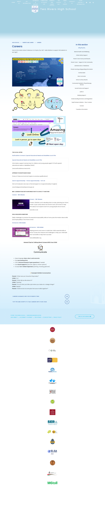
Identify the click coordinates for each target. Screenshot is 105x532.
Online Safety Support (82, 55)
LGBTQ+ (82, 91)
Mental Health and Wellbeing (81, 51)
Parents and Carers (28, 42)
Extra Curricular (82, 76)
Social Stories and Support (82, 88)
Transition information (82, 109)
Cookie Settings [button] (47, 317)
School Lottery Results (82, 79)
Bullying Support (82, 95)
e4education (37, 315)
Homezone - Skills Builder (37, 227)
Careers (39, 42)
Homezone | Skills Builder (19, 223)
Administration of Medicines (81, 65)
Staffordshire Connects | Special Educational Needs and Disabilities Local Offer (34, 155)
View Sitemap (37, 317)
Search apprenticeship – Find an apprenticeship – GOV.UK (28, 181)
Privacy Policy (58, 317)
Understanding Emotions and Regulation (81, 98)
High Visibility (14, 317)
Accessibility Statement (26, 317)
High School (15, 42)
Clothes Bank (81, 72)
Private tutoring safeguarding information (82, 69)
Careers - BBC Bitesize (18, 195)
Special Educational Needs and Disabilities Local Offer (27, 160)
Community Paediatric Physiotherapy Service (81, 84)
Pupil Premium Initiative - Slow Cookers (82, 102)
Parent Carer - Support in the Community (81, 62)
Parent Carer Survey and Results (81, 58)
